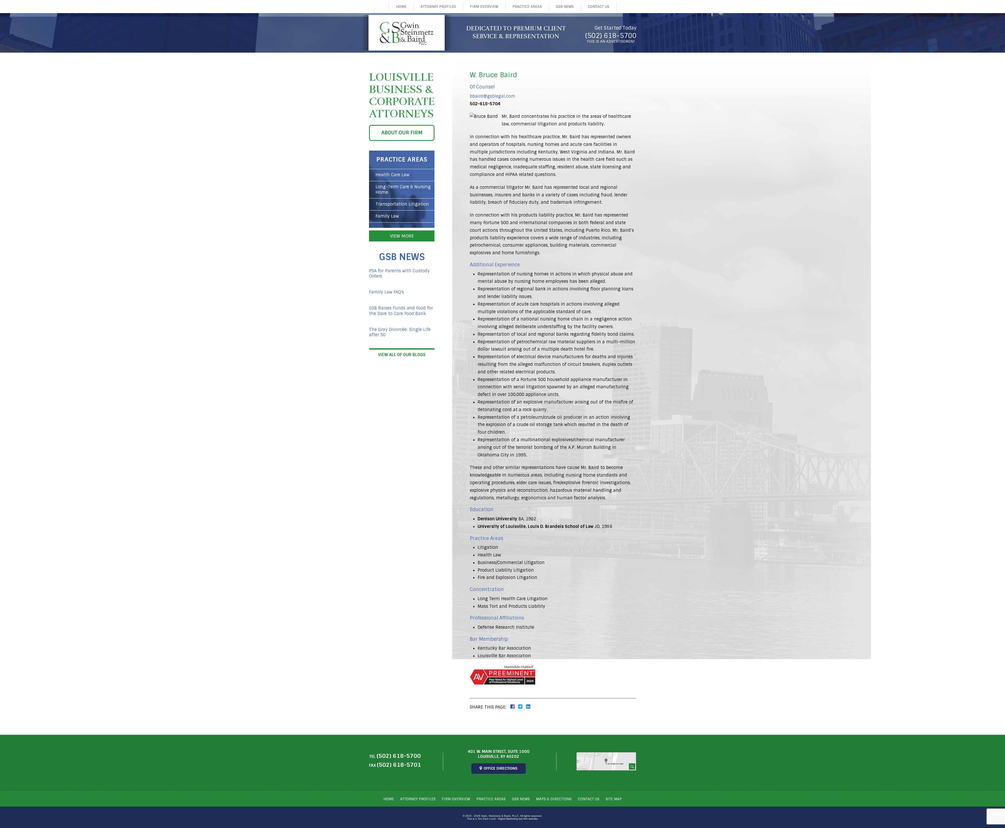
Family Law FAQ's (386, 292)
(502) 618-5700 (610, 35)
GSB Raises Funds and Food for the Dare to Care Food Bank (401, 311)
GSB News (565, 6)
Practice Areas (527, 6)
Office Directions (500, 768)
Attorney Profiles (438, 6)
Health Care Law (392, 175)
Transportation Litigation (402, 204)
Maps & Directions (554, 799)
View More (402, 236)
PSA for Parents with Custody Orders (399, 273)
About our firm (401, 132)
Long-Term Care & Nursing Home (403, 189)
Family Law (387, 216)
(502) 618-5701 (399, 764)
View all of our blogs (402, 354)
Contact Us (598, 6)
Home (401, 6)
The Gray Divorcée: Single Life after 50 (400, 332)
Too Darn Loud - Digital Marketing (498, 818)
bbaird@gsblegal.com (492, 96)
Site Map (614, 799)
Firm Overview (484, 6)
